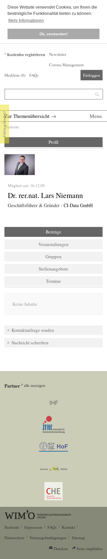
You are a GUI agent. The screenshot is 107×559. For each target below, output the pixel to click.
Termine (53, 281)
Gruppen (53, 257)
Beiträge (67, 232)
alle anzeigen (34, 385)
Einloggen (91, 75)
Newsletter (57, 54)
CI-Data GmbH (78, 205)
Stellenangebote (53, 269)
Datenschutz (14, 537)
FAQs (33, 75)
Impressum (33, 527)
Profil (53, 142)
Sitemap (78, 537)
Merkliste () (14, 75)
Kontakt (68, 527)
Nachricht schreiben (30, 343)
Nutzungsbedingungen (48, 537)
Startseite (11, 126)
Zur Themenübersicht (27, 115)
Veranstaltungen (53, 244)
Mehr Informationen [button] (26, 20)
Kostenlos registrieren (26, 54)
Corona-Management (66, 64)
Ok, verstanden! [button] (53, 34)
